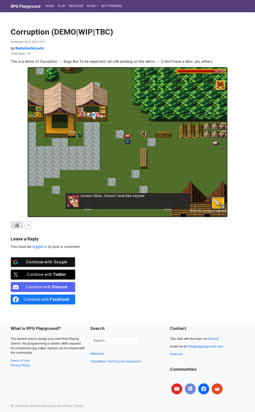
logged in (39, 247)
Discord (213, 339)
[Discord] (190, 389)
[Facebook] (203, 389)
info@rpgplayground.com (205, 346)
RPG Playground (25, 6)
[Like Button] (17, 225)
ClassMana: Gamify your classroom (115, 361)
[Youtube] (177, 389)
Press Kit (176, 354)
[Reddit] (217, 389)
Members (97, 353)
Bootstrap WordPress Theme (62, 406)
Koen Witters (31, 406)
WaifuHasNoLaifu (29, 48)
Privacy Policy (20, 365)
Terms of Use (20, 360)
